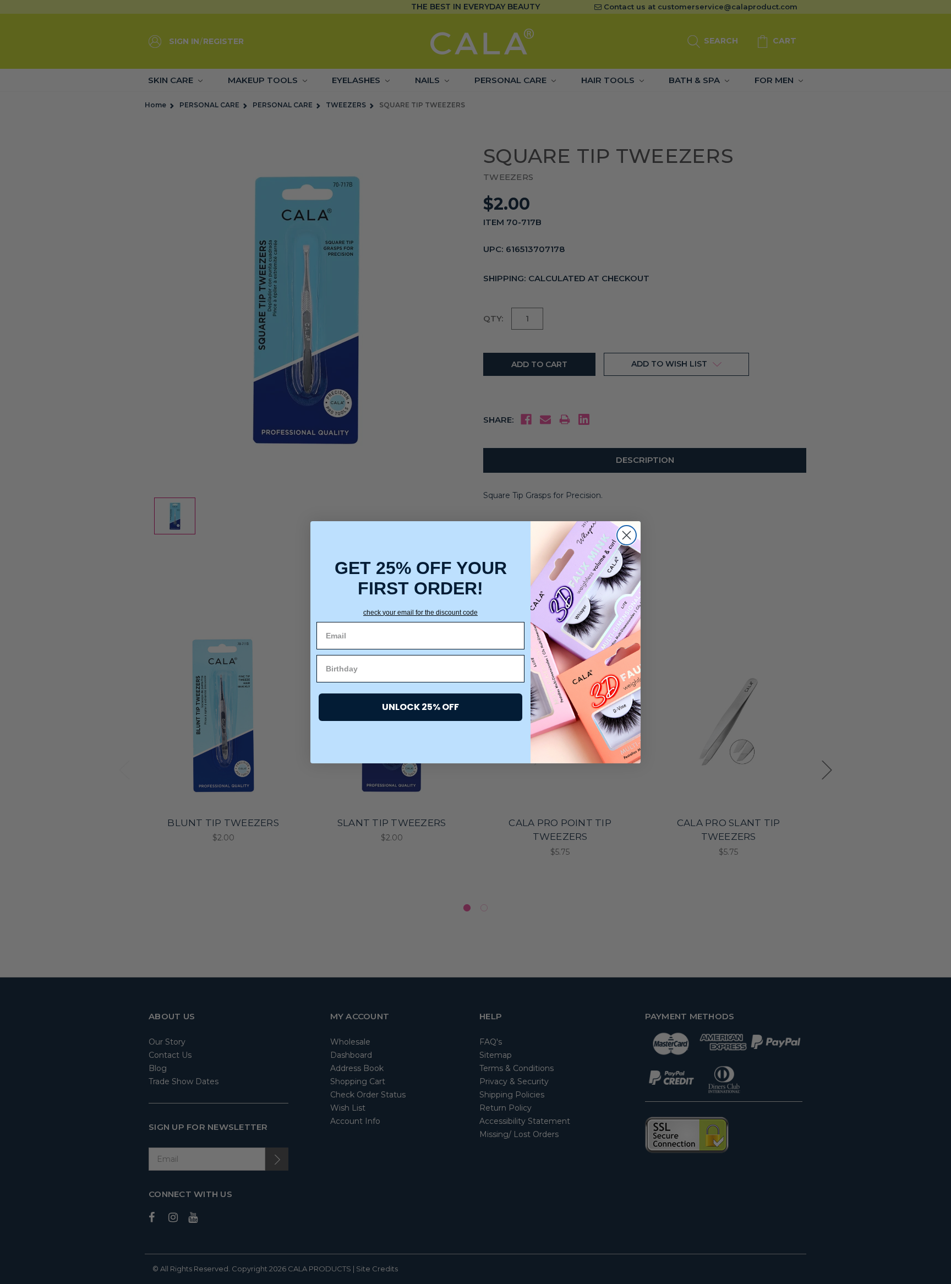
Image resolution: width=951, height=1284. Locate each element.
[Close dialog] (626, 535)
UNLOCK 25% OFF (420, 707)
